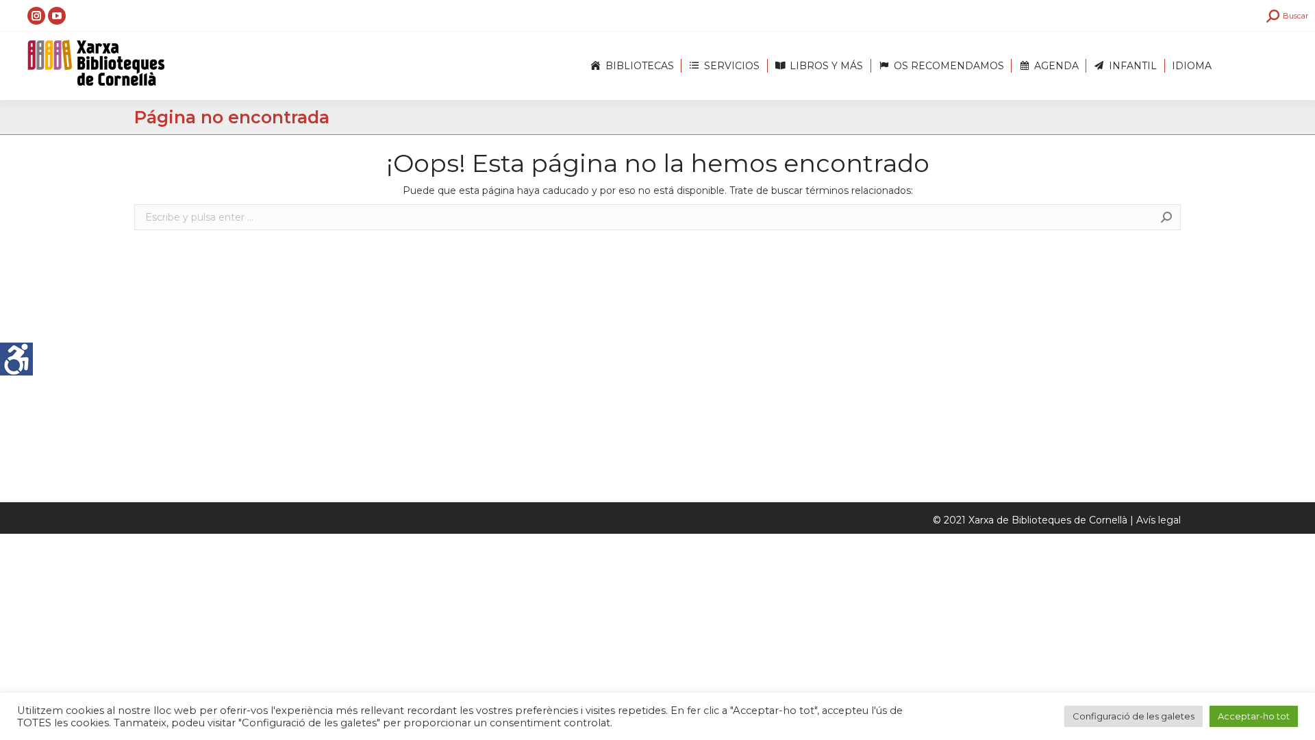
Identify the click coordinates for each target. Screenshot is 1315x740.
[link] (16, 359)
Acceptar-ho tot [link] (1254, 716)
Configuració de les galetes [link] (1133, 716)
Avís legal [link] (1158, 520)
